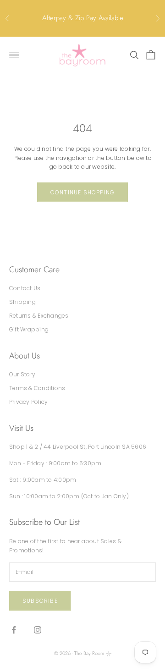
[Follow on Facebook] (13, 629)
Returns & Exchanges (39, 315)
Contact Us (24, 288)
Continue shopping (82, 192)
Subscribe (40, 601)
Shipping (22, 302)
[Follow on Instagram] (37, 629)
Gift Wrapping (29, 329)
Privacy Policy (28, 402)
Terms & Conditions (37, 388)
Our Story (22, 374)
